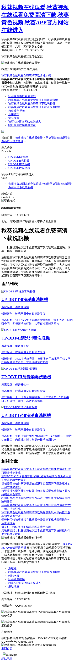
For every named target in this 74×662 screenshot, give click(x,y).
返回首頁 (6, 648)
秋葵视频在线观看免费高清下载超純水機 (26, 75)
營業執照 (20, 547)
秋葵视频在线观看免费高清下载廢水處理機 (34, 572)
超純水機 (13, 575)
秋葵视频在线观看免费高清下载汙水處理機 (34, 107)
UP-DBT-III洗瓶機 (19, 164)
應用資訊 (13, 114)
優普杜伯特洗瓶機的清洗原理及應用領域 (26, 526)
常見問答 (13, 117)
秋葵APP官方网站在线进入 (24, 121)
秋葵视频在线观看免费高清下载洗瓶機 (31, 103)
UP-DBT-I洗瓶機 (18, 157)
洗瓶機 (12, 568)
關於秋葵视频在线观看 (22, 125)
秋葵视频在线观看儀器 (22, 96)
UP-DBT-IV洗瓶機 (19, 167)
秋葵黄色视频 (16, 110)
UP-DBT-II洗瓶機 (18, 160)
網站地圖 (13, 586)
